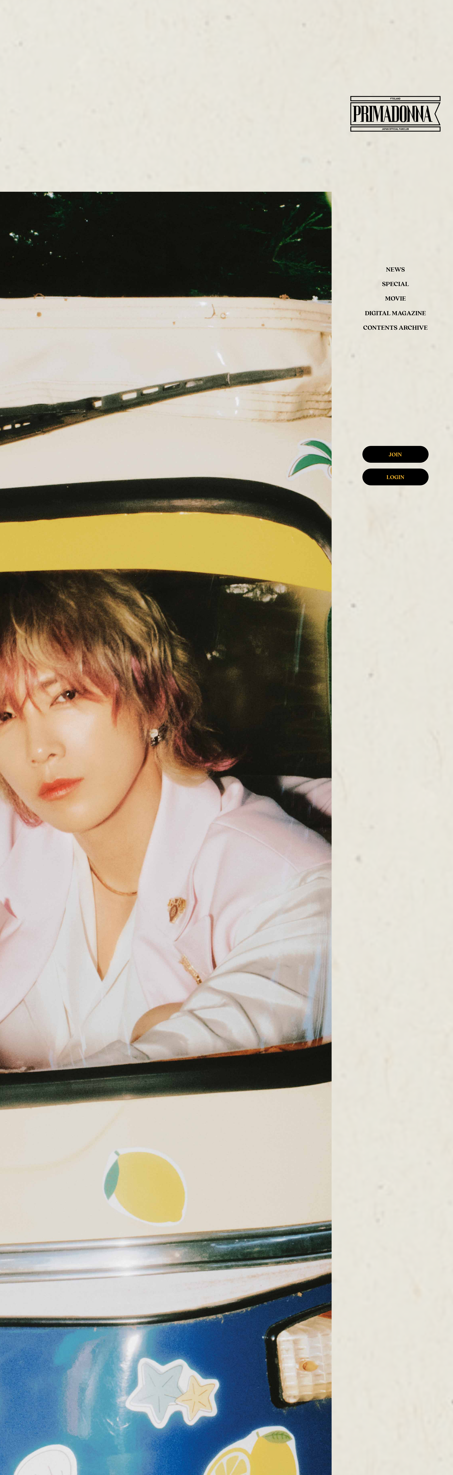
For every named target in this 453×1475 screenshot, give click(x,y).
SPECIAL (395, 283)
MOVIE (395, 298)
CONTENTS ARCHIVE (395, 327)
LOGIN (395, 477)
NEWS (395, 269)
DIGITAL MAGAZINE (395, 312)
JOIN (395, 454)
